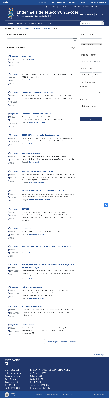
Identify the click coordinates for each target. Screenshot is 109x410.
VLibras (100, 14)
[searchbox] (81, 47)
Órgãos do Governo (97, 2)
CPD (102, 395)
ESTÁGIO (25, 209)
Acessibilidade (76, 7)
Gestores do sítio (44, 23)
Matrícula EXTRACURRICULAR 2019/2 (37, 171)
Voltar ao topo (98, 355)
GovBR (5, 2)
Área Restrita (99, 7)
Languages (51, 7)
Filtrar (91, 119)
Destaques (33, 183)
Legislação (83, 2)
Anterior (64, 341)
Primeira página (52, 341)
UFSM (97, 395)
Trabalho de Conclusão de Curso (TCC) (37, 92)
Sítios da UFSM (88, 7)
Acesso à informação (58, 2)
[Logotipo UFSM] (11, 13)
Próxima (73, 341)
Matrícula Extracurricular (32, 287)
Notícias (32, 122)
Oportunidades (28, 324)
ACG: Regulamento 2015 (32, 306)
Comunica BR (42, 2)
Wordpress (69, 395)
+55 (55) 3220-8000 (12, 388)
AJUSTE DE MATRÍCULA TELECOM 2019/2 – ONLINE (43, 191)
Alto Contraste (87, 14)
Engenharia (14, 56)
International (63, 7)
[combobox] (91, 44)
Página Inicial (22, 23)
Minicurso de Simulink (31, 153)
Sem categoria (41, 122)
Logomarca (26, 56)
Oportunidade (27, 228)
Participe (72, 2)
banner (31, 59)
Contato (32, 23)
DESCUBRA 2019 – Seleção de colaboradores (40, 135)
